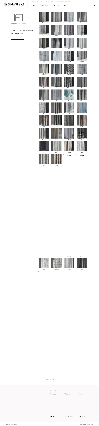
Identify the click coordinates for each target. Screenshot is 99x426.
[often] (44, 94)
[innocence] (56, 263)
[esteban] (69, 29)
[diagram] (56, 29)
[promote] (56, 94)
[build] (82, 146)
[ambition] (44, 16)
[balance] (82, 16)
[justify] (69, 42)
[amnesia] (56, 16)
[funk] (56, 81)
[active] (56, 68)
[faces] (44, 120)
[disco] (56, 107)
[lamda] (82, 81)
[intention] (44, 133)
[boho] (44, 29)
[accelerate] (44, 68)
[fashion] (82, 29)
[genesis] (44, 42)
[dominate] (56, 159)
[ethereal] (69, 204)
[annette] (69, 16)
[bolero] (56, 146)
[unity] (44, 107)
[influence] (82, 120)
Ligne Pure (82, 416)
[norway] (82, 42)
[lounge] (69, 263)
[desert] (44, 159)
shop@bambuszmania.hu (36, 1)
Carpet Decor (69, 416)
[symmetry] (82, 55)
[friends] (44, 81)
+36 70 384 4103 (49, 1)
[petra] (44, 55)
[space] (82, 133)
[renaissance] (69, 133)
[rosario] (56, 55)
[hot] (69, 120)
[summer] (44, 146)
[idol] (56, 42)
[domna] (69, 107)
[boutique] (69, 146)
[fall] (44, 263)
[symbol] (69, 55)
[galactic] (69, 81)
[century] (82, 68)
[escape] (82, 107)
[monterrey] (44, 321)
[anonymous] (69, 68)
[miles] (82, 263)
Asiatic (52, 416)
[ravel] (56, 133)
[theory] (82, 94)
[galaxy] (56, 120)
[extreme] (81, 204)
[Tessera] (69, 94)
